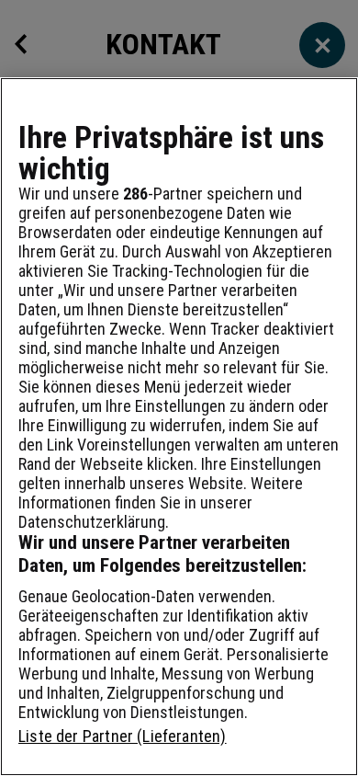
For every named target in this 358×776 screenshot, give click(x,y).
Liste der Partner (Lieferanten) (122, 736)
